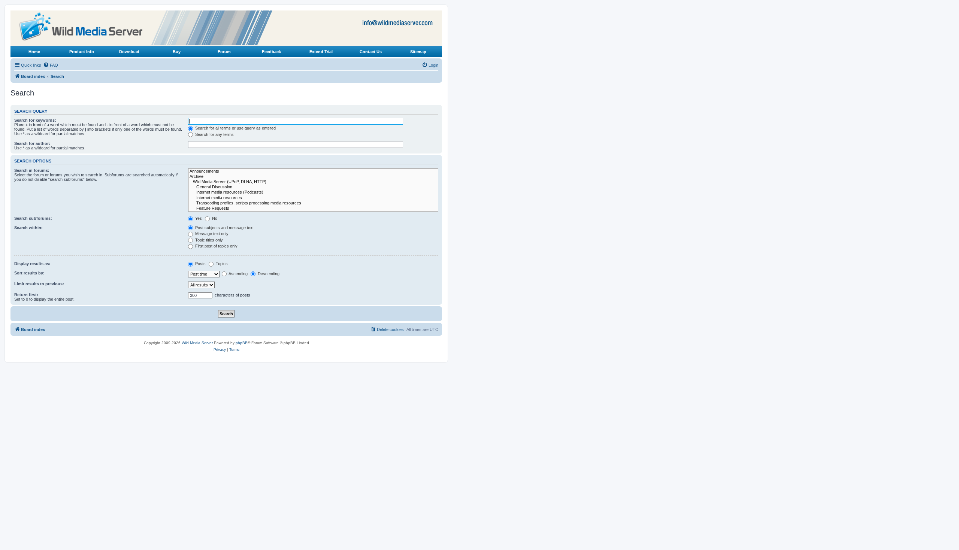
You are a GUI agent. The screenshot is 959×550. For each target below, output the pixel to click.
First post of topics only (216, 246)
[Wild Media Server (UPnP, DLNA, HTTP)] (313, 182)
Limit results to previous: (39, 284)
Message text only (211, 233)
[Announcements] (313, 171)
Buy (177, 51)
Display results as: (32, 263)
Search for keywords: (35, 120)
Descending (268, 273)
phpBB (242, 343)
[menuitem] (50, 65)
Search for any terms (214, 134)
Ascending (238, 273)
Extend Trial (321, 51)
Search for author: (32, 143)
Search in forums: (31, 170)
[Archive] (313, 176)
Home (34, 51)
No (214, 218)
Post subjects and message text (224, 227)
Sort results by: (29, 273)
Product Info (81, 51)
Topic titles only (208, 240)
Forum (224, 51)
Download (129, 51)
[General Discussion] (313, 187)
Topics (221, 263)
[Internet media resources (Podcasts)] (313, 192)
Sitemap (418, 51)
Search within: (28, 227)
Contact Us (371, 51)
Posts (200, 263)
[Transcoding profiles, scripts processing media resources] (313, 203)
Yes (198, 218)
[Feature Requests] (313, 208)
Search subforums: (33, 218)
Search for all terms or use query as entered (235, 128)
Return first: (26, 294)
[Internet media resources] (313, 198)
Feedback (271, 51)
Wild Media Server (197, 343)
